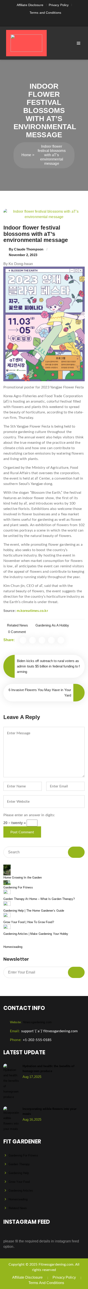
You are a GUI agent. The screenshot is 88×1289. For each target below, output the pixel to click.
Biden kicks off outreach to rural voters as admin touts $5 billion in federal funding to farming (48, 666)
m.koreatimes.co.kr (32, 611)
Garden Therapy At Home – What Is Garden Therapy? (39, 899)
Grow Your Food (19, 1181)
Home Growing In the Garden (22, 877)
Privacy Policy (59, 5)
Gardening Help (19, 1173)
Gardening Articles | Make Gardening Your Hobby (35, 933)
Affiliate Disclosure (30, 5)
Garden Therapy (19, 1164)
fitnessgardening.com (31, 1022)
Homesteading (12, 947)
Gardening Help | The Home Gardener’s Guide (33, 910)
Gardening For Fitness (18, 887)
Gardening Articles (21, 1190)
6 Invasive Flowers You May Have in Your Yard (40, 692)
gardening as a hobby (52, 625)
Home (26, 155)
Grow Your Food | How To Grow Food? (28, 922)
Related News (17, 625)
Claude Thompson (28, 249)
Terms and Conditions (45, 12)
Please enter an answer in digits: (29, 815)
